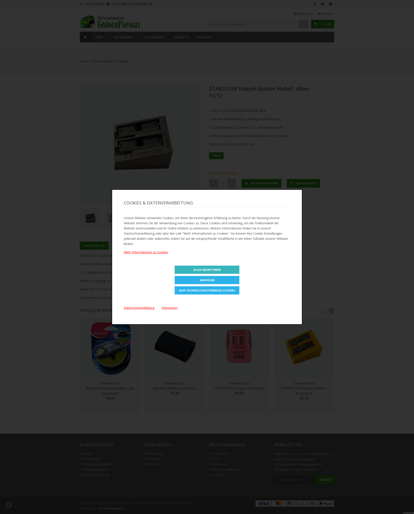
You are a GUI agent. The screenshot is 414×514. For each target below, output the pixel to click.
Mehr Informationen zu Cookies (146, 252)
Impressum (169, 308)
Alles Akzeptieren (207, 270)
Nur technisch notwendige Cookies (207, 290)
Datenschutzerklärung (139, 308)
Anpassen (207, 280)
